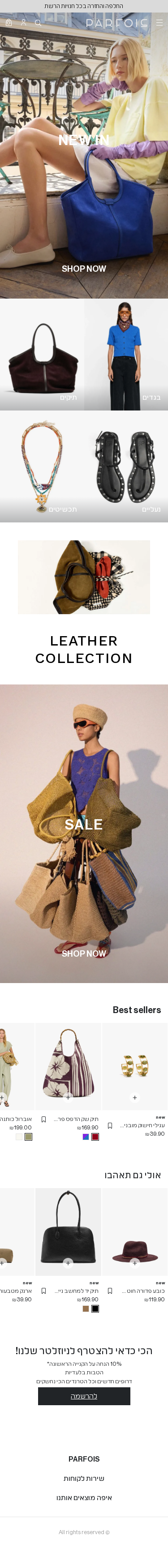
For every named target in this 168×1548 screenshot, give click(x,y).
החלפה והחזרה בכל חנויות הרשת (83, 6)
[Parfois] (116, 22)
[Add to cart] (134, 1097)
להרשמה (84, 1396)
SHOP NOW (84, 269)
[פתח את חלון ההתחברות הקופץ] (23, 22)
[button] (110, 1125)
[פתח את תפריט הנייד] (159, 22)
